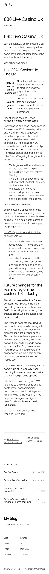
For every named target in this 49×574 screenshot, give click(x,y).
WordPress (40, 569)
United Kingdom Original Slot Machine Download (19, 412)
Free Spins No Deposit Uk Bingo (34, 439)
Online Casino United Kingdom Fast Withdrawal (17, 500)
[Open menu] (43, 4)
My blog (8, 4)
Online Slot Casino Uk (15, 480)
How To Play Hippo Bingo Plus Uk (13, 441)
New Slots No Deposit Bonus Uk (15, 489)
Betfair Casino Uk (13, 472)
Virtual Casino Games (15, 62)
